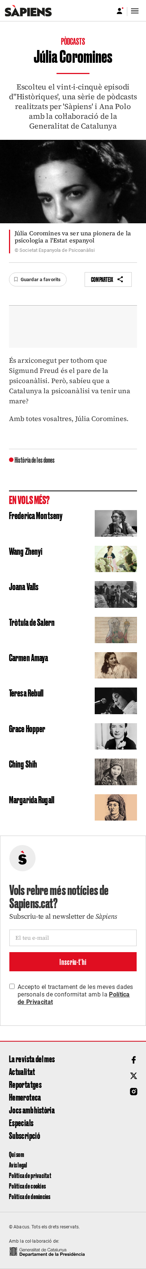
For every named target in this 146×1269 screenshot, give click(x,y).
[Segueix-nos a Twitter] (134, 1076)
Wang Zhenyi (25, 551)
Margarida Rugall (31, 799)
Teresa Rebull (26, 692)
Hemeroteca (25, 1096)
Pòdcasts (73, 41)
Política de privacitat (30, 1175)
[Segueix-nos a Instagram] (134, 1091)
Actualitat (22, 1071)
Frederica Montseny (36, 515)
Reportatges (25, 1084)
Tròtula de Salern (32, 622)
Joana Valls (24, 586)
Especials (21, 1122)
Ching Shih (23, 763)
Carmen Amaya (28, 657)
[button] (38, 280)
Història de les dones (35, 459)
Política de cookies (27, 1185)
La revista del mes (32, 1058)
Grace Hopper (27, 728)
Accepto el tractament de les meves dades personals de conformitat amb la (75, 994)
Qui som (16, 1154)
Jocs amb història (32, 1109)
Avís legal (18, 1164)
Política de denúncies (30, 1196)
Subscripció (24, 1135)
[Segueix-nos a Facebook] (134, 1060)
